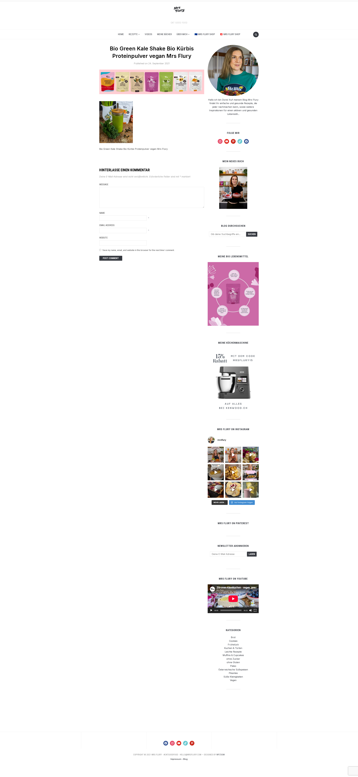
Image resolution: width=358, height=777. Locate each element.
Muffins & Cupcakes (233, 655)
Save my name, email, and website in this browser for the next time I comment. (138, 250)
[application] (233, 598)
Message (103, 184)
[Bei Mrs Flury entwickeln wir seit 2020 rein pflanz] (251, 490)
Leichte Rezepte (233, 651)
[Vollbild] (255, 610)
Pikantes (233, 673)
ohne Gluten (233, 662)
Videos (148, 34)
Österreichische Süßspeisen (233, 669)
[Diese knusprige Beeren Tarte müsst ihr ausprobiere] (216, 490)
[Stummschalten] (250, 610)
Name (102, 213)
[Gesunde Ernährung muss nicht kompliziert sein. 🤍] (251, 472)
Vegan (233, 680)
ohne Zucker (233, 658)
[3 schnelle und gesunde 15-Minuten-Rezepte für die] (216, 455)
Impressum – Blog (179, 759)
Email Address (107, 225)
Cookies (233, 641)
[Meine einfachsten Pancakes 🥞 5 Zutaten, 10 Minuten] (251, 455)
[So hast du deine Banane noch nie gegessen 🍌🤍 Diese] (233, 472)
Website (103, 237)
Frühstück (233, 644)
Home (121, 34)
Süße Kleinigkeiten (233, 676)
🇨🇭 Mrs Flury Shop (230, 34)
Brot (233, 637)
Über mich (182, 34)
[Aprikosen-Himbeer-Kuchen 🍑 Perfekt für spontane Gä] (216, 472)
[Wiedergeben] (211, 610)
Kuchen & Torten (233, 648)
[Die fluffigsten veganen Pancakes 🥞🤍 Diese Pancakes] (233, 490)
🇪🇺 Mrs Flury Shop (205, 34)
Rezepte (133, 34)
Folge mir (233, 132)
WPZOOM (220, 755)
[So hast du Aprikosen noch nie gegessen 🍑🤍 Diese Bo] (233, 455)
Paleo (233, 666)
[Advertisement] (233, 710)
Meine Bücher (164, 34)
